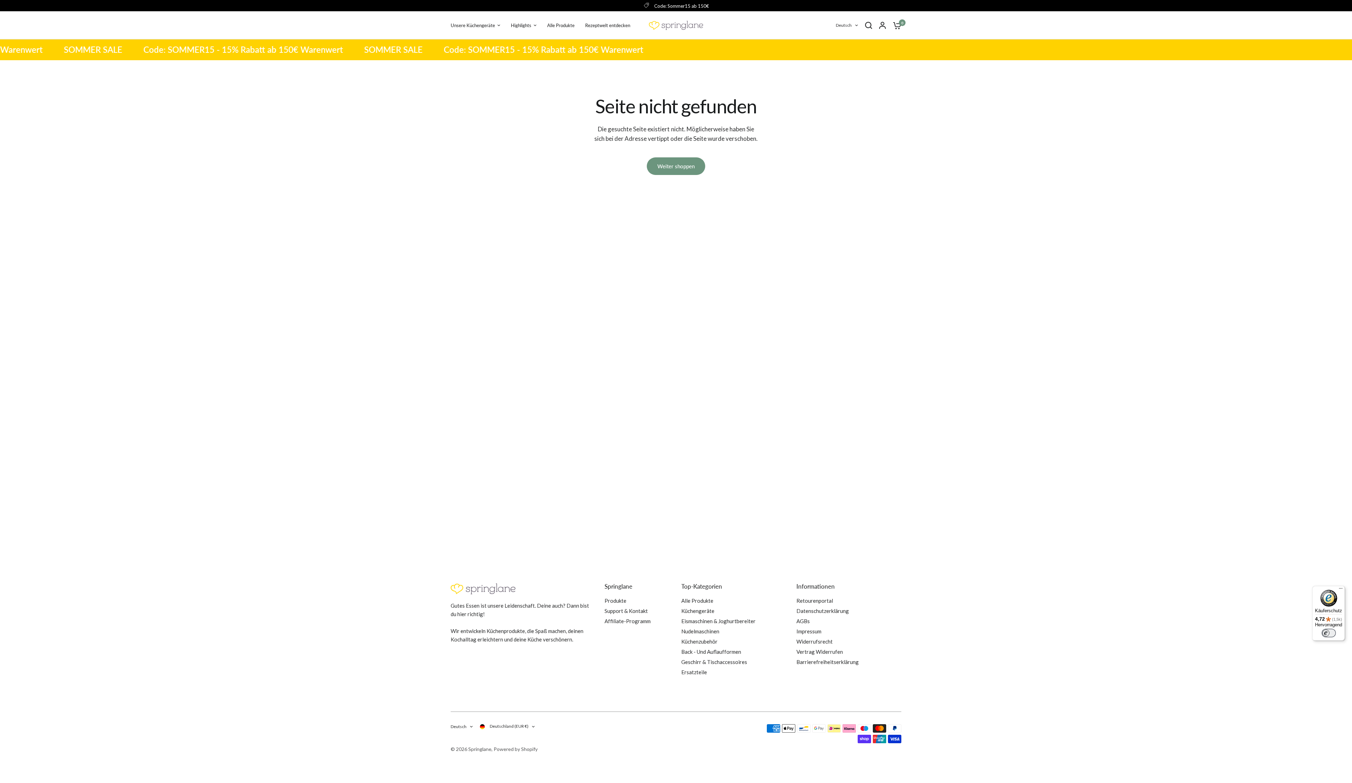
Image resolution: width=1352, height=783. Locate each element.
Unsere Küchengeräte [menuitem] (473, 25)
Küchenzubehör (699, 641)
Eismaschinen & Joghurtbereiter (718, 621)
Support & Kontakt (626, 611)
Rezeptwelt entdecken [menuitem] (607, 25)
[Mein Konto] (882, 25)
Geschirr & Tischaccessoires (714, 662)
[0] (895, 25)
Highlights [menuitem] (521, 25)
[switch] (1329, 633)
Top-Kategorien (701, 586)
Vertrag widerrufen (819, 652)
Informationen (815, 586)
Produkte (615, 600)
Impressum (808, 631)
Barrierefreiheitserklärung (827, 662)
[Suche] (869, 25)
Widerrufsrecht (814, 641)
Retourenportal (814, 600)
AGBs (803, 621)
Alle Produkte (697, 600)
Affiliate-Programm (628, 621)
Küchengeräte (697, 611)
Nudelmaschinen (700, 631)
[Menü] (1341, 590)
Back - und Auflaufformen (711, 652)
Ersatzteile (694, 672)
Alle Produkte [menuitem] (561, 25)
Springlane (618, 586)
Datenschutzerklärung (822, 611)
